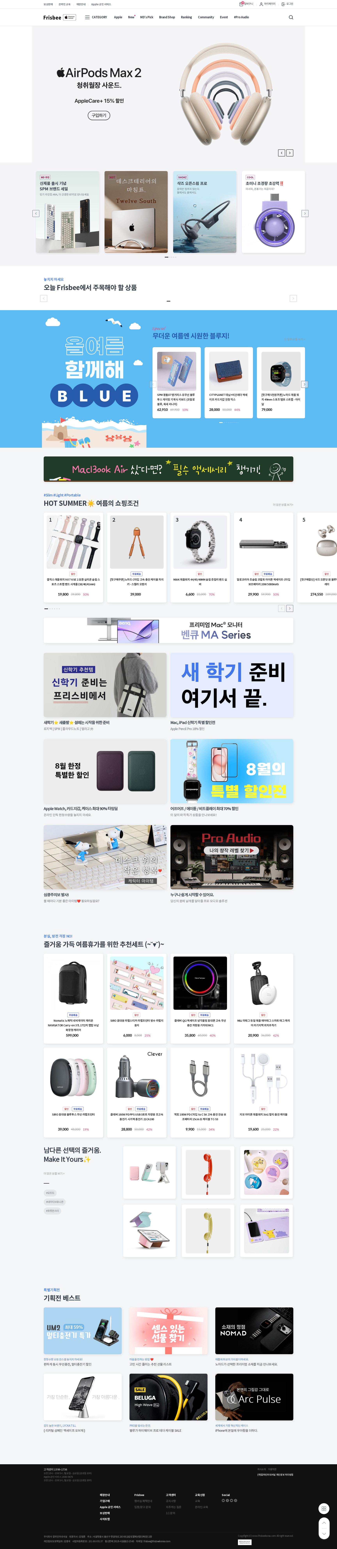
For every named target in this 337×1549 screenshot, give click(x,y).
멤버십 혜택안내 (143, 1501)
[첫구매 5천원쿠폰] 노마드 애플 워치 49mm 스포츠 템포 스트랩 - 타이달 (281, 399)
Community (206, 17)
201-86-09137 (96, 1541)
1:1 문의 (170, 1513)
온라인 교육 (65, 4)
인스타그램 (235, 1500)
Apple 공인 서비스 (101, 4)
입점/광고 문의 (142, 1507)
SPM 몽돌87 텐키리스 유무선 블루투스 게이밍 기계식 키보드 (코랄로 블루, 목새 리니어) (176, 399)
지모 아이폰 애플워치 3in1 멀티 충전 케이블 (263, 1114)
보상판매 (48, 4)
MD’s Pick (146, 17)
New (131, 17)
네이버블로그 (223, 1500)
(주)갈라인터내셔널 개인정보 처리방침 (275, 1474)
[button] (289, 152)
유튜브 (231, 1500)
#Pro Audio (241, 17)
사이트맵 (105, 1519)
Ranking (186, 17)
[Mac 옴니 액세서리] (168, 469)
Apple (118, 17)
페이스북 (227, 1500)
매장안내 (81, 4)
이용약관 (272, 1469)
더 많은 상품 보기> (283, 505)
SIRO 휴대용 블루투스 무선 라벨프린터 (73, 1114)
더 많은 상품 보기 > (294, 339)
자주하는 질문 (173, 1507)
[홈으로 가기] (60, 17)
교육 (197, 1501)
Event (224, 17)
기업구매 (105, 1501)
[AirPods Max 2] (168, 94)
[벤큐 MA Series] (168, 630)
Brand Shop (167, 17)
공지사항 (171, 1501)
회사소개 (261, 1469)
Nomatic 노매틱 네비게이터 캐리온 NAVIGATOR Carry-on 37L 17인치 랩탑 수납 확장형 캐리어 (73, 1025)
